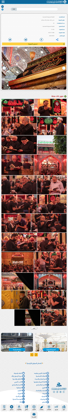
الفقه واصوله (18, 373)
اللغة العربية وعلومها (40, 381)
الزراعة (44, 393)
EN (2, 6)
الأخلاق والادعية (17, 378)
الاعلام (44, 402)
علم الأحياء (19, 396)
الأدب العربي (18, 381)
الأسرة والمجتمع (41, 384)
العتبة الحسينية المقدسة (48, 17)
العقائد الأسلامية (41, 376)
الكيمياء (44, 396)
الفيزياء (20, 393)
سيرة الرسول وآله (17, 376)
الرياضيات (43, 399)
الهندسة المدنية (17, 399)
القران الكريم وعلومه (40, 373)
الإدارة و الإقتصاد (41, 390)
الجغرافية (19, 387)
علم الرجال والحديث (40, 378)
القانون (20, 390)
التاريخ (44, 387)
